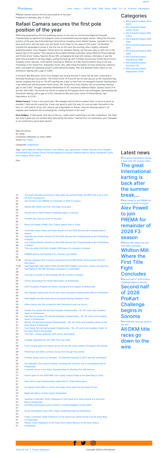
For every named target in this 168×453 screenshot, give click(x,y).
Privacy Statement (40, 449)
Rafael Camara (44, 149)
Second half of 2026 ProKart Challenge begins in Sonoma (51, 212)
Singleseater (32, 144)
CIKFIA (132, 30)
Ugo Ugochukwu (72, 149)
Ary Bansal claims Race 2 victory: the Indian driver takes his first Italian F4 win (60, 387)
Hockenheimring (23, 152)
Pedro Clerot (35, 155)
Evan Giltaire (58, 149)
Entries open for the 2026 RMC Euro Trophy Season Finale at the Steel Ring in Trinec (64, 375)
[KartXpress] (25, 8)
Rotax (107, 8)
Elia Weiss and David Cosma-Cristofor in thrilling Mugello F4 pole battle (58, 405)
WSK (94, 8)
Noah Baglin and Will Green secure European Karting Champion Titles (56, 298)
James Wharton (28, 149)
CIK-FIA (87, 8)
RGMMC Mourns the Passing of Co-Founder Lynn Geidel (50, 254)
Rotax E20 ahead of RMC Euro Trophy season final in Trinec (52, 224)
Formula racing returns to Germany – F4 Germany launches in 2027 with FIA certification (65, 357)
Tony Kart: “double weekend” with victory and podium (49, 334)
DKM (101, 8)
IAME (114, 8)
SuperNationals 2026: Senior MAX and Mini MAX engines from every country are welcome (66, 266)
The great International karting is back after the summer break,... (136, 180)
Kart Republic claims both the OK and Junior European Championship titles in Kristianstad (66, 292)
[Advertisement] (75, 177)
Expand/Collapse (138, 21)
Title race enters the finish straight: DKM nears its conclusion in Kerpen (57, 248)
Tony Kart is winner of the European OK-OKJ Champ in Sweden (53, 275)
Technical (132, 8)
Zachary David (39, 152)
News (77, 8)
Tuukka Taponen (89, 149)
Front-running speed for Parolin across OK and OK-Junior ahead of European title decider (66, 346)
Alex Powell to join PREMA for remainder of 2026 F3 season (52, 201)
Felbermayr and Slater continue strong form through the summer (54, 351)
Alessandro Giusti (104, 152)
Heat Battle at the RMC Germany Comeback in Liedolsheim (52, 269)
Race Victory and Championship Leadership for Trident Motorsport (55, 381)
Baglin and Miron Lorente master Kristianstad (45, 393)
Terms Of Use (22, 449)
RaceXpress (143, 8)
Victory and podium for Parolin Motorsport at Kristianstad (51, 280)
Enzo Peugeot (104, 149)
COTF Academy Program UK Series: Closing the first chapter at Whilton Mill (59, 286)
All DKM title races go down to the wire (42, 218)
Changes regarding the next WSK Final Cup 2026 (47, 340)
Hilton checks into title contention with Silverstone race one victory (55, 304)
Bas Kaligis (28, 140)
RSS (128, 21)
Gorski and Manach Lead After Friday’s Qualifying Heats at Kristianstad (57, 411)
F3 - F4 (122, 8)
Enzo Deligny (22, 155)
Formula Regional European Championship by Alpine (71, 152)
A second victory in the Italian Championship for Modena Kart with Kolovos (59, 369)
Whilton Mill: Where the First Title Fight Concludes (47, 207)
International (134, 59)
